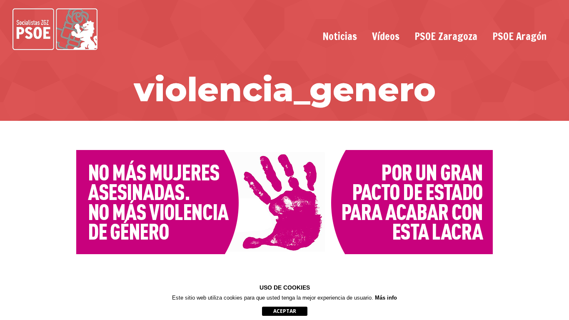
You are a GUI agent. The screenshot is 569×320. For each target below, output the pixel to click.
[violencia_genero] (284, 202)
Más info (386, 298)
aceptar (284, 311)
